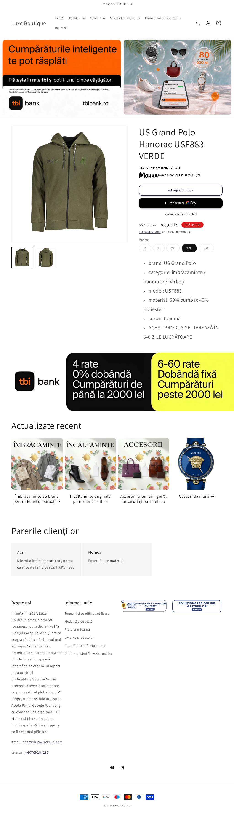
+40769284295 (37, 752)
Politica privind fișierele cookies (88, 654)
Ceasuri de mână (194, 496)
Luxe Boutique (121, 805)
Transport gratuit (150, 231)
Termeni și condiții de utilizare (87, 613)
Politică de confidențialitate (85, 646)
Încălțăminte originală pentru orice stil (90, 499)
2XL (189, 248)
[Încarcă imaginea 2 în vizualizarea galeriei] (46, 257)
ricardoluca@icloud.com (42, 742)
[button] (76, 18)
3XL (209, 249)
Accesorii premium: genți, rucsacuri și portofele (143, 499)
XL (175, 249)
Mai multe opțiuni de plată (181, 214)
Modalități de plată (79, 621)
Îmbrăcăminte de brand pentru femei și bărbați (36, 499)
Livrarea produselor (79, 637)
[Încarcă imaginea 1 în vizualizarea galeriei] (22, 257)
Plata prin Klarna (77, 629)
